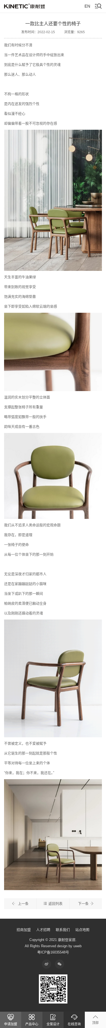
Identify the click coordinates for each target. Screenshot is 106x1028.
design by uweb (69, 946)
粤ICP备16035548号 (53, 952)
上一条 (23, 904)
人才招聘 (43, 930)
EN (87, 6)
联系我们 (63, 930)
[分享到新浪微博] (46, 964)
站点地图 (82, 930)
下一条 (83, 904)
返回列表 (55, 904)
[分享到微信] (59, 964)
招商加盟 (24, 930)
